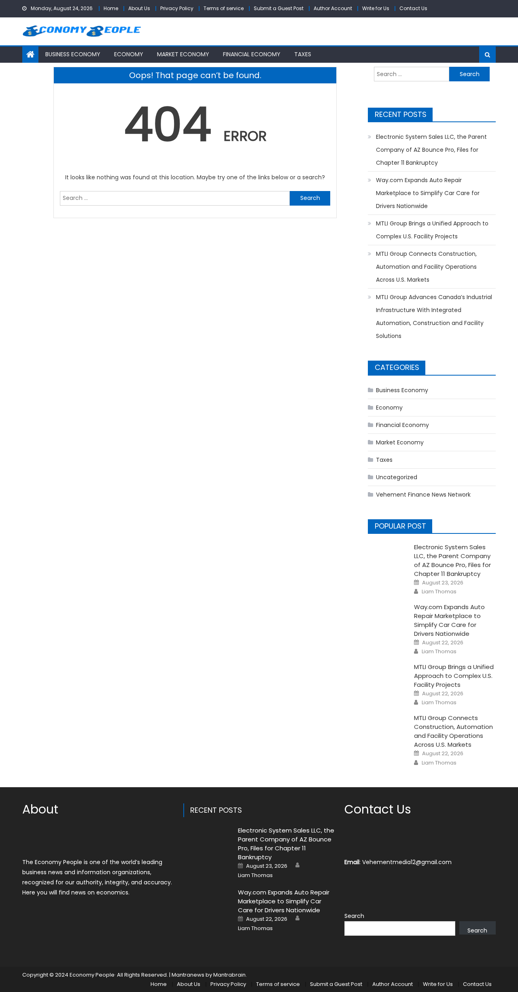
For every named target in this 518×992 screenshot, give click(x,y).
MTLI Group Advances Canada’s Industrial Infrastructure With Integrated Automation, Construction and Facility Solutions (434, 316)
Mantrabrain (229, 975)
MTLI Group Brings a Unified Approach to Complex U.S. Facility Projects (432, 229)
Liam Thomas (439, 591)
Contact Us (413, 8)
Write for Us (375, 8)
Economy (128, 54)
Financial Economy (251, 54)
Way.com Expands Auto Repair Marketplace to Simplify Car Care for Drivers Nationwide (428, 193)
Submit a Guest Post (279, 8)
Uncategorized (396, 477)
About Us (139, 8)
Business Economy (72, 54)
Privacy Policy (176, 8)
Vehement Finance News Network (423, 495)
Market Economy (183, 54)
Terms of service (224, 8)
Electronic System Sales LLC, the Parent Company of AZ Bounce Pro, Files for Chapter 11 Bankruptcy (431, 150)
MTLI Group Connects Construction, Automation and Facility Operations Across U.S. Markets (426, 267)
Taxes (302, 54)
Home (111, 8)
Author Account (333, 8)
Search (354, 916)
